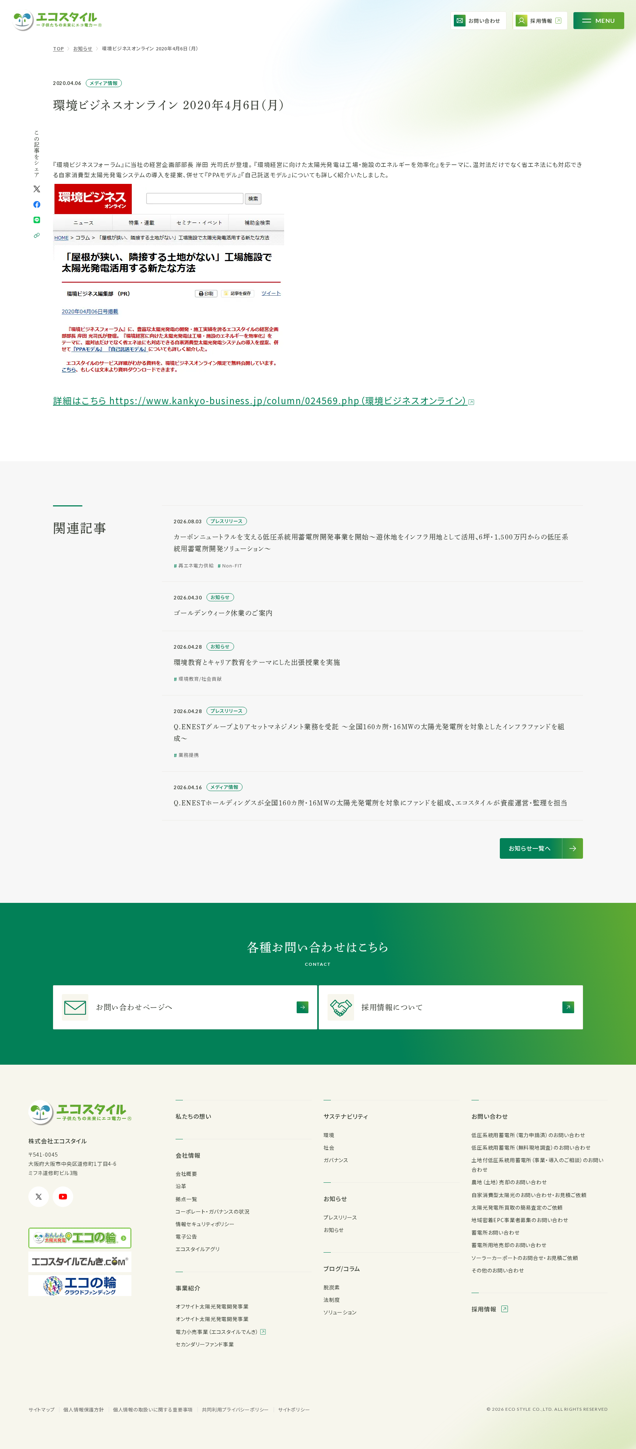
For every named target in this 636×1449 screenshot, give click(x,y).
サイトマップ (41, 1409)
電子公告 (186, 1236)
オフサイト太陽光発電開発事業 (212, 1306)
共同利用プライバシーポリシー (235, 1409)
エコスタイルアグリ (198, 1249)
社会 (329, 1147)
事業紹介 (188, 1288)
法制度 (332, 1299)
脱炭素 (332, 1287)
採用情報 (484, 1308)
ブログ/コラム (342, 1268)
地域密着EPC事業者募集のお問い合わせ (519, 1220)
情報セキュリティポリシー (205, 1224)
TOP (58, 48)
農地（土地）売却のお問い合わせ (509, 1182)
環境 (329, 1135)
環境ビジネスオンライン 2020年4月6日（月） (150, 48)
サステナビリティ (346, 1116)
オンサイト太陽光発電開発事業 (212, 1318)
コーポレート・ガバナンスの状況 (213, 1211)
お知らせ (82, 48)
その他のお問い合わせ (497, 1270)
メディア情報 (104, 82)
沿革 (181, 1186)
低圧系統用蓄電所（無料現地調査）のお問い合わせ (530, 1147)
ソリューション (340, 1312)
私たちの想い (193, 1116)
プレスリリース (340, 1217)
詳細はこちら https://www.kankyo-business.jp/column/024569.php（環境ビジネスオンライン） (260, 400)
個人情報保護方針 (83, 1409)
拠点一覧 (186, 1199)
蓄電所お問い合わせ (495, 1232)
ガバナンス (336, 1160)
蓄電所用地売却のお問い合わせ (509, 1245)
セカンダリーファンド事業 (205, 1344)
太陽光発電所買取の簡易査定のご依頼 (517, 1207)
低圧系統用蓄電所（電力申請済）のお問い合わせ (528, 1135)
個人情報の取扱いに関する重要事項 (153, 1409)
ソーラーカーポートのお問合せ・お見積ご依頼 (524, 1257)
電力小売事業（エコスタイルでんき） (218, 1331)
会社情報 (188, 1155)
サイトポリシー (294, 1409)
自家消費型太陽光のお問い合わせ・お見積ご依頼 (528, 1195)
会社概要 (186, 1173)
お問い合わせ (489, 1116)
